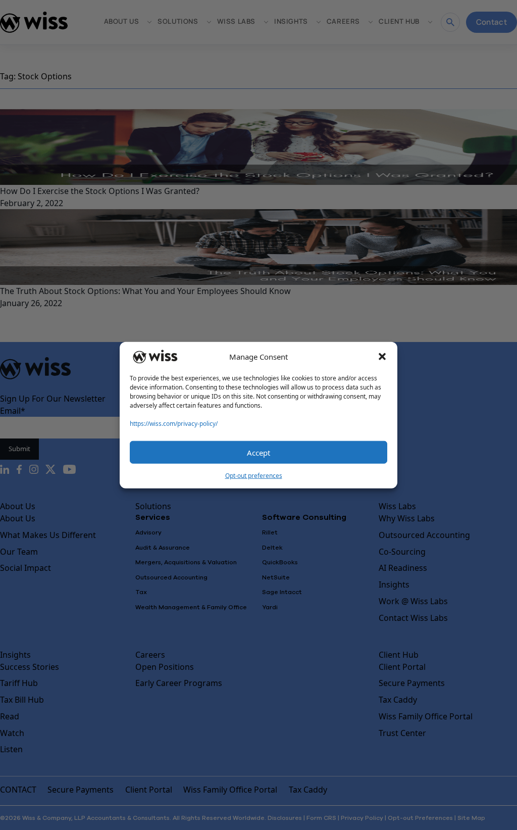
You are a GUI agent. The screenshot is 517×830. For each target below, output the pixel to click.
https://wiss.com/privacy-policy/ (174, 423)
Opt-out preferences (253, 475)
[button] (382, 357)
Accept (258, 452)
